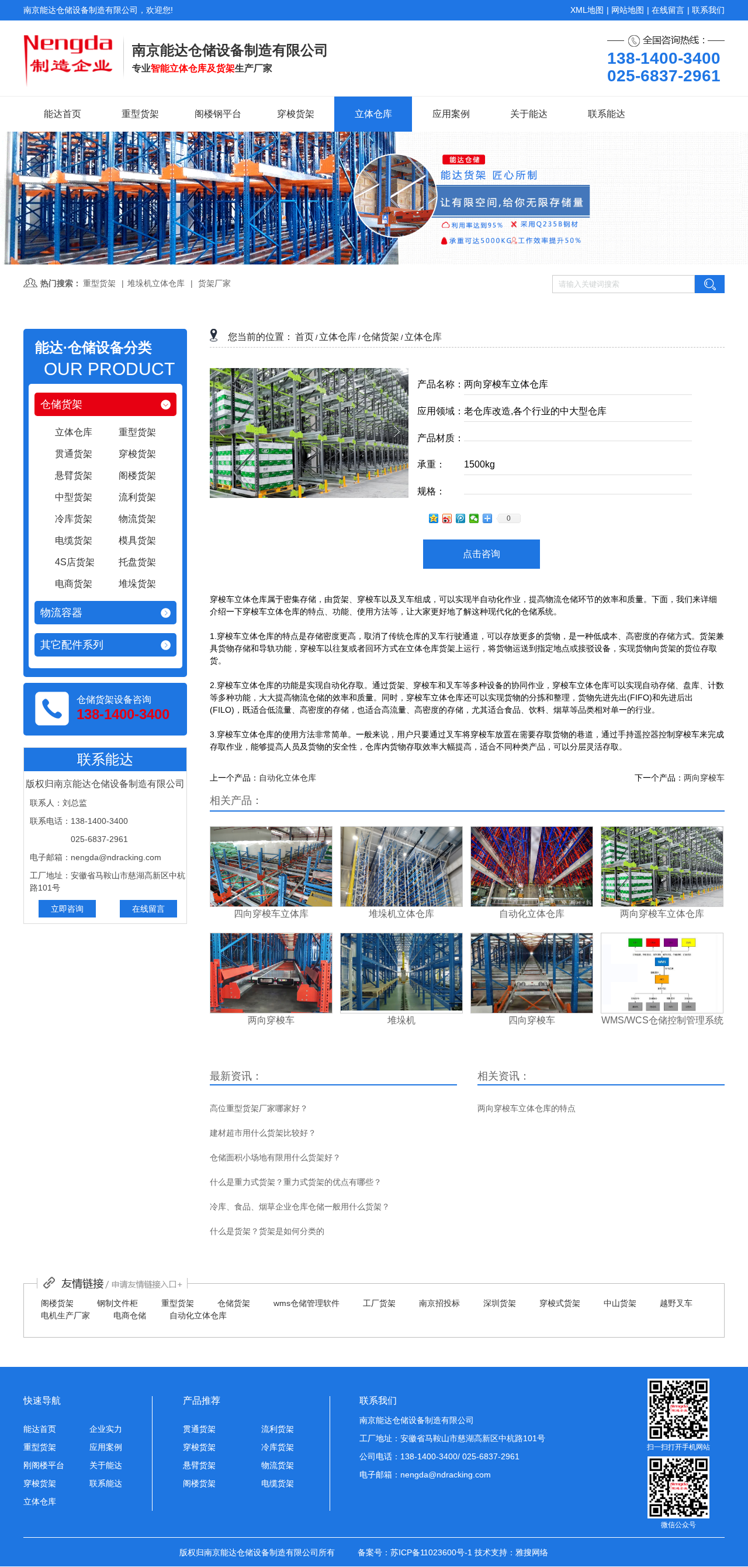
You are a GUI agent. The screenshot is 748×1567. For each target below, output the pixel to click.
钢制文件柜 (117, 1303)
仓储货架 (61, 404)
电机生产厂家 (65, 1315)
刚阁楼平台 (43, 1465)
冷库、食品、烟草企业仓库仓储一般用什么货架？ (300, 1206)
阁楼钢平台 (218, 114)
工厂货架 (379, 1303)
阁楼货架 (57, 1303)
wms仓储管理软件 (306, 1303)
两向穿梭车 (704, 777)
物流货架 (277, 1465)
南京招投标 (439, 1303)
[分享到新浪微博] (447, 518)
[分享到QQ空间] (434, 518)
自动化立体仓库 (287, 777)
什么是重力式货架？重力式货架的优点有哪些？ (296, 1182)
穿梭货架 (295, 114)
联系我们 (708, 10)
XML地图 (587, 10)
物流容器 (61, 612)
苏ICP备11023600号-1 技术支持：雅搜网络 (469, 1552)
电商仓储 (129, 1315)
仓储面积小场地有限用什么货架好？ (275, 1157)
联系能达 (606, 114)
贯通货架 (199, 1429)
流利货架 (277, 1429)
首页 (304, 337)
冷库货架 (277, 1447)
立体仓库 (373, 114)
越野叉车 (676, 1303)
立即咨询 (67, 908)
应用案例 (451, 114)
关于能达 (529, 114)
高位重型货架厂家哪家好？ (259, 1108)
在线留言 (668, 10)
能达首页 (62, 114)
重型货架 (140, 114)
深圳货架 (499, 1303)
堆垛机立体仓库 (156, 283)
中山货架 (620, 1303)
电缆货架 (277, 1483)
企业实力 (105, 1429)
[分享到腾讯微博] (461, 518)
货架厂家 (214, 283)
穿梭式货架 (559, 1303)
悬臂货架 (199, 1465)
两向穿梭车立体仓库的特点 (526, 1108)
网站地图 (627, 10)
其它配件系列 (71, 645)
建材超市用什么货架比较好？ (263, 1133)
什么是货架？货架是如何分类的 (267, 1231)
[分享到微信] (474, 518)
